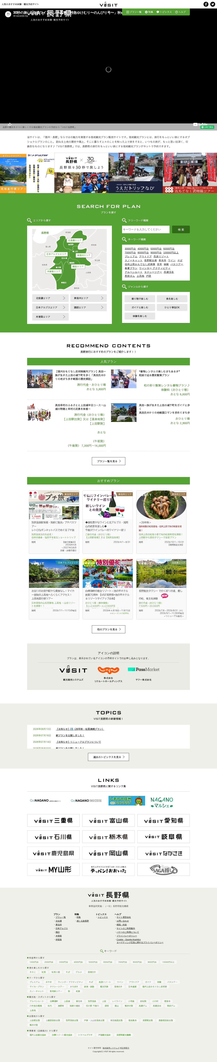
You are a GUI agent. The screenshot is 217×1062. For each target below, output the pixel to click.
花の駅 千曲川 (92, 1005)
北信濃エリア (74, 240)
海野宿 (61, 1005)
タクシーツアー (153, 272)
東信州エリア (83, 255)
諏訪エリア (78, 266)
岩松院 (143, 1001)
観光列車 (104, 986)
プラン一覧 (136, 12)
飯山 (117, 1005)
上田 (104, 1001)
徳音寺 (167, 1001)
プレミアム (131, 256)
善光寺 (162, 260)
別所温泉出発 (72, 1020)
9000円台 (156, 252)
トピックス (166, 12)
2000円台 (48, 962)
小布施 (131, 1001)
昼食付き (92, 972)
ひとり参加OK (172, 307)
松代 (50, 1005)
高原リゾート (161, 256)
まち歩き (74, 986)
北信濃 (59, 921)
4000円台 (143, 248)
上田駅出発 (35, 1020)
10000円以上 (171, 252)
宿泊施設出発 (116, 1020)
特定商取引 (124, 1048)
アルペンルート (134, 272)
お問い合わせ (123, 921)
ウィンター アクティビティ (155, 268)
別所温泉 (92, 1001)
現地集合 (133, 1020)
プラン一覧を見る (107, 461)
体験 (166, 264)
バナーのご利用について (128, 932)
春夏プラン (131, 268)
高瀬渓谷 (169, 272)
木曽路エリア (53, 271)
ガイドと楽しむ (140, 307)
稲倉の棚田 (75, 1005)
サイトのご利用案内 (126, 928)
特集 (150, 12)
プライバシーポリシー (127, 936)
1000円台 (34, 962)
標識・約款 (122, 925)
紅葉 (78, 991)
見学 (159, 264)
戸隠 (148, 276)
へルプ (182, 12)
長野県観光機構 (123, 1035)
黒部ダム (130, 276)
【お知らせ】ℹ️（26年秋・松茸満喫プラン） (80, 729)
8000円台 (143, 252)
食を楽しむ (172, 298)
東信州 (59, 925)
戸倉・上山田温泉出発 (94, 1020)
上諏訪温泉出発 (53, 1020)
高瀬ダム (143, 1005)
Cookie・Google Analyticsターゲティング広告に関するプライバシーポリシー (140, 941)
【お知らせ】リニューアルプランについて (78, 741)
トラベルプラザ (85, 1035)
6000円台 (169, 248)
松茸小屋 (56, 972)
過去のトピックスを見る (107, 757)
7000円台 (130, 252)
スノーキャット (134, 260)
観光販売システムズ (111, 1048)
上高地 (140, 276)
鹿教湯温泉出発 (166, 1020)
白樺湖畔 (54, 1001)
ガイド (148, 982)
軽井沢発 (129, 1005)
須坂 (107, 1005)
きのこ (33, 972)
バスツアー (177, 264)
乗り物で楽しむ (140, 298)
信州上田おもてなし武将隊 (140, 264)
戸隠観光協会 (104, 1035)
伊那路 (59, 939)
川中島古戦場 (36, 1005)
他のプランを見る (107, 629)
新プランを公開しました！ (70, 735)
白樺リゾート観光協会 (62, 1035)
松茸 (44, 972)
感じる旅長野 (83, 921)
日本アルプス (62, 928)
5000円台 (156, 248)
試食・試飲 (89, 986)
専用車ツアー (56, 991)
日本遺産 (132, 986)
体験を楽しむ (140, 316)
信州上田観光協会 (38, 1035)
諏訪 (58, 932)
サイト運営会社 (124, 917)
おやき (49, 982)
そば (179, 260)
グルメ (79, 972)
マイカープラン (37, 986)
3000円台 (130, 248)
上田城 (67, 1001)
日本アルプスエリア (56, 254)
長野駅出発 (150, 260)
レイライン (117, 1001)
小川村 (155, 1001)
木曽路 (59, 936)
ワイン (172, 260)
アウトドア (145, 256)
